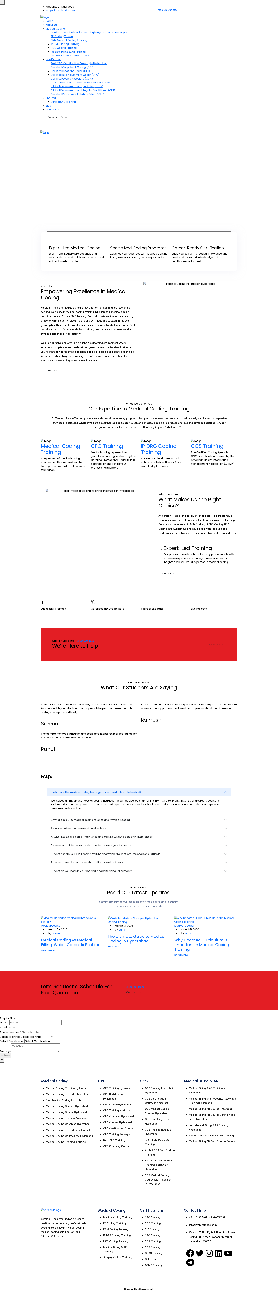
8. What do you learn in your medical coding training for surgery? (91, 871)
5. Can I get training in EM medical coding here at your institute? (91, 845)
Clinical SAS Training (63, 102)
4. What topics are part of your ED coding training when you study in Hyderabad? (102, 837)
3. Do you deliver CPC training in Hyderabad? (79, 828)
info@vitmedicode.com (60, 10)
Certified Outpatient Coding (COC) (73, 67)
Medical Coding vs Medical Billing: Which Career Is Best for (70, 942)
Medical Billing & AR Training (68, 52)
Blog (48, 106)
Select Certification (12, 1041)
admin (56, 933)
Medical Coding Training (60, 449)
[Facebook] (190, 1253)
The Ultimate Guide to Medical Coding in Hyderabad (137, 939)
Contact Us (53, 109)
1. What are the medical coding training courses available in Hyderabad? (96, 792)
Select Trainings (10, 1037)
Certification (53, 59)
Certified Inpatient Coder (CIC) (70, 71)
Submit (5, 1055)
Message (5, 1051)
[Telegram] (190, 1262)
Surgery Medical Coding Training (71, 55)
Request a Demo (58, 117)
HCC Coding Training (64, 48)
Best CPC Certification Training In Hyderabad (79, 63)
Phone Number (10, 1032)
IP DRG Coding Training (65, 44)
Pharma (51, 98)
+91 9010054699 (167, 10)
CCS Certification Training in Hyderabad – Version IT (83, 82)
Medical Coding (55, 28)
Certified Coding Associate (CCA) (72, 79)
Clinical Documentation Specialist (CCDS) (77, 86)
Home (49, 21)
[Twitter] (200, 1253)
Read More (48, 950)
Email (4, 1027)
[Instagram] (209, 1253)
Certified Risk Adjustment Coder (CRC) (75, 75)
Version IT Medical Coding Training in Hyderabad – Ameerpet (89, 32)
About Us (51, 25)
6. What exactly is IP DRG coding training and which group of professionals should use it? (106, 854)
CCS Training (207, 446)
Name (4, 1022)
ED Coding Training (62, 36)
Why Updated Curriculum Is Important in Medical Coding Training (201, 944)
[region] (139, 187)
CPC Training (107, 446)
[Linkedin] (219, 1253)
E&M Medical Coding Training (69, 40)
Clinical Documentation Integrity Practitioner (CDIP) (84, 90)
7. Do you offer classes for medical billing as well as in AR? (87, 862)
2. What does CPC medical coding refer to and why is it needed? (91, 820)
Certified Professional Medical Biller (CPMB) (78, 94)
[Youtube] (228, 1253)
